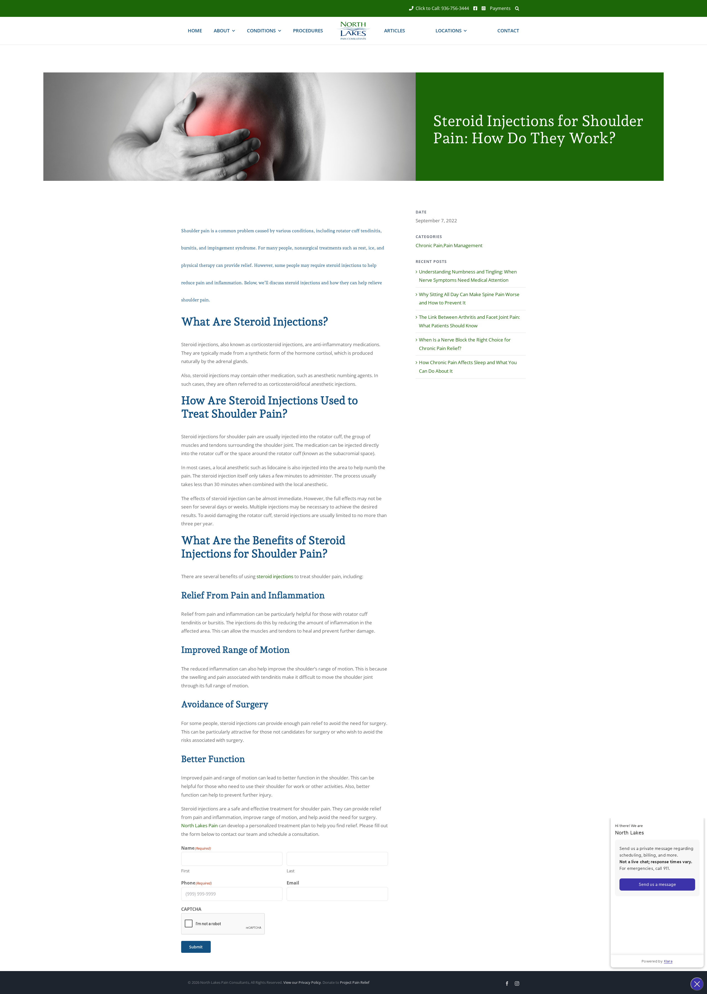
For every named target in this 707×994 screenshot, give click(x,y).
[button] (515, 8)
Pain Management (463, 245)
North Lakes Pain (199, 825)
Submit (196, 946)
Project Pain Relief (354, 982)
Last (290, 870)
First (185, 870)
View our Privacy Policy (302, 982)
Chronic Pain (429, 245)
